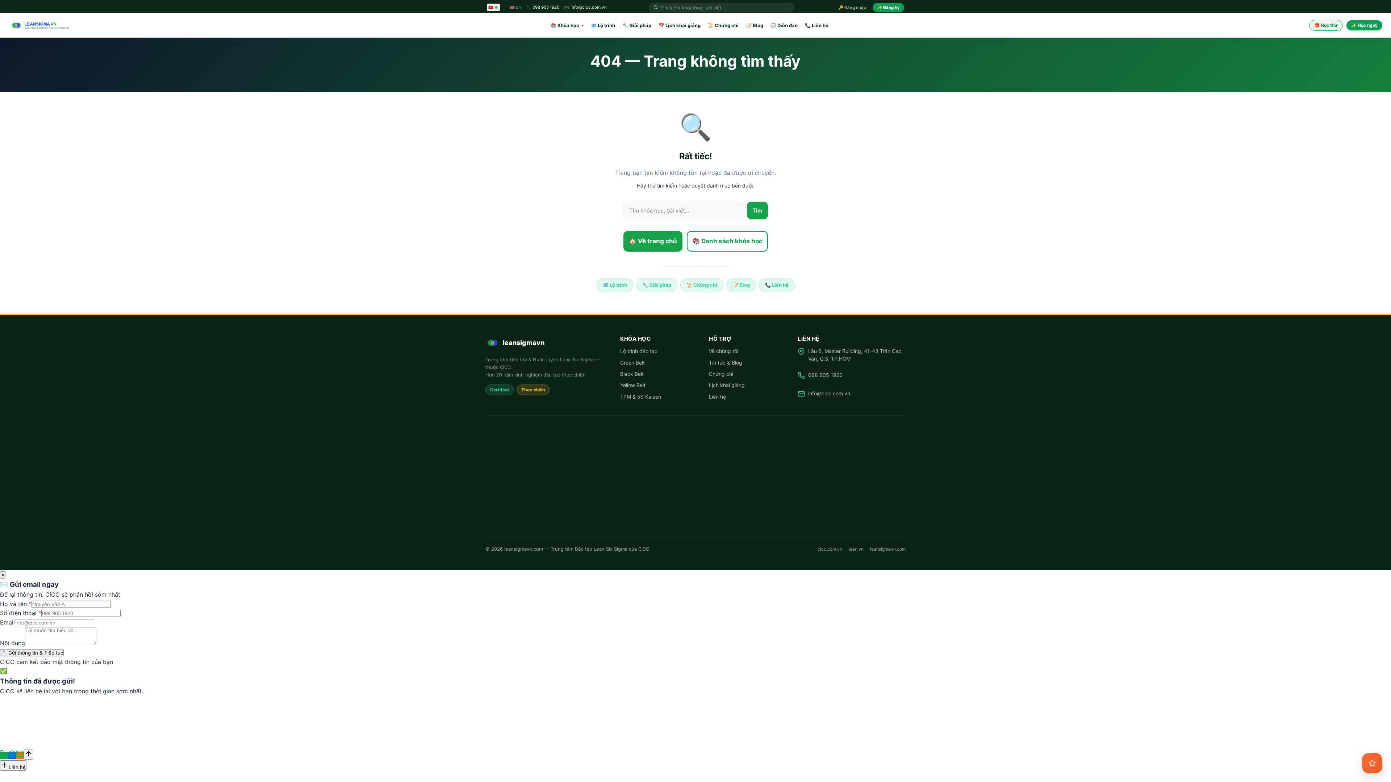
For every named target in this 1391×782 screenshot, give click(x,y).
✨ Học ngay (1364, 25)
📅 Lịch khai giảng (680, 25)
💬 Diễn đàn (784, 25)
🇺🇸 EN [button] (515, 7)
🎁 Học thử (1326, 25)
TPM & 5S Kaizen (640, 397)
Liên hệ (717, 397)
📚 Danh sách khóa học (727, 241)
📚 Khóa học (567, 25)
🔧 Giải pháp (636, 25)
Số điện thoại (20, 613)
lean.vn (856, 549)
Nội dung (12, 643)
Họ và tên (16, 603)
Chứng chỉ (721, 374)
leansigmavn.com (888, 549)
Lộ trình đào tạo (638, 351)
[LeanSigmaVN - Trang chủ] (39, 25)
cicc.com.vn (830, 549)
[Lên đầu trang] (28, 754)
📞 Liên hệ (816, 25)
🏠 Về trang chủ (653, 241)
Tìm (757, 210)
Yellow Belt (633, 385)
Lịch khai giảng (727, 385)
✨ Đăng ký (888, 7)
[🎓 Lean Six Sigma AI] (1372, 763)
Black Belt (632, 374)
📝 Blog (754, 25)
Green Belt (632, 363)
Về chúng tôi (723, 351)
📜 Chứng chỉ (723, 25)
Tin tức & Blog (725, 363)
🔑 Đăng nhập (852, 7)
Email (7, 622)
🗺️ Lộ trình (603, 25)
